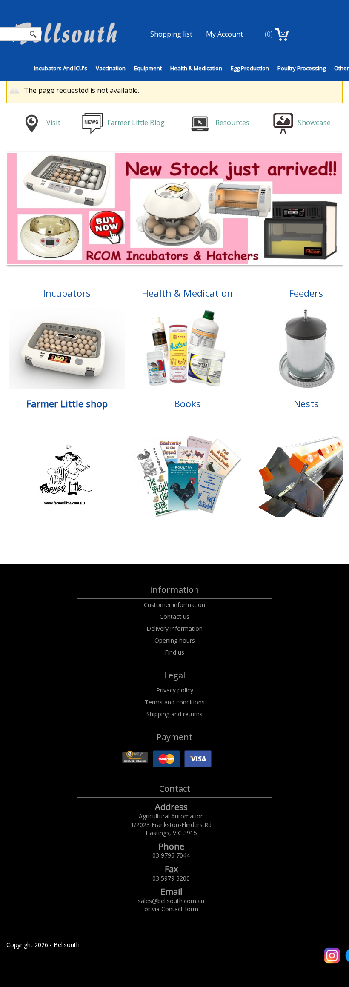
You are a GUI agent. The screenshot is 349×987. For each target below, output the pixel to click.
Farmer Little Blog (136, 122)
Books (187, 403)
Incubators (67, 292)
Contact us (174, 616)
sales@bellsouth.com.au (171, 901)
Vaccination (111, 68)
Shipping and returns (174, 714)
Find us (174, 652)
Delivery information (174, 628)
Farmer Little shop (67, 403)
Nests (306, 403)
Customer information (174, 605)
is (53, 122)
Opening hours (174, 640)
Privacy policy (174, 690)
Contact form (179, 909)
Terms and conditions (175, 702)
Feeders (306, 292)
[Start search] (33, 34)
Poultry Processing (301, 68)
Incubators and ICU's (60, 68)
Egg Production (250, 68)
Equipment (148, 68)
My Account (224, 34)
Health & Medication (196, 68)
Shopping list (171, 34)
